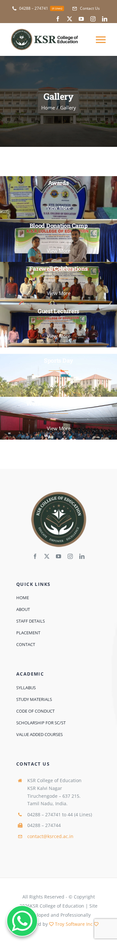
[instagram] (93, 18)
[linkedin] (104, 18)
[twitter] (69, 18)
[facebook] (57, 18)
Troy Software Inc (74, 924)
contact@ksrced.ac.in (50, 836)
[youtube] (81, 18)
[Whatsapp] (22, 921)
